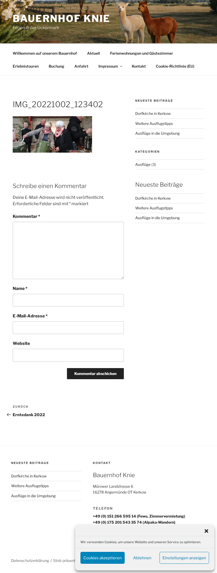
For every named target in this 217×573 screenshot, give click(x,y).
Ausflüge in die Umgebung (157, 133)
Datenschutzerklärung (30, 560)
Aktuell (93, 53)
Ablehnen (142, 558)
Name (20, 288)
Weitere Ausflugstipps (154, 123)
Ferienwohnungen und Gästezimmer (141, 53)
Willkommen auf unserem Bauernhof (45, 53)
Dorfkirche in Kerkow (153, 113)
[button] (206, 531)
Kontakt (139, 66)
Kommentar (26, 216)
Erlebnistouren (26, 66)
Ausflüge (143, 164)
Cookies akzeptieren (102, 558)
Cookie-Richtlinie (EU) (175, 66)
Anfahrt (81, 66)
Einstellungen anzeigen (184, 558)
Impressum (108, 66)
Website (21, 343)
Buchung (56, 66)
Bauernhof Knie (61, 18)
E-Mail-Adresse (30, 315)
